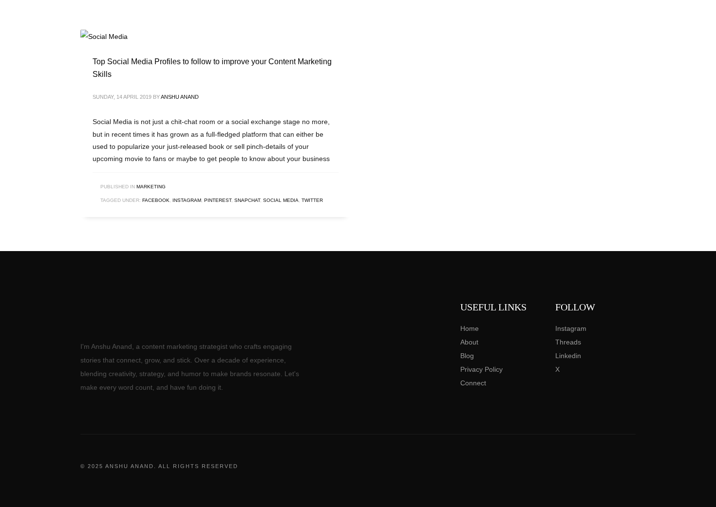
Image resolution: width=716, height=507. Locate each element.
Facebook (156, 200)
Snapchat (247, 200)
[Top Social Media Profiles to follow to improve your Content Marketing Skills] (104, 36)
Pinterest (217, 200)
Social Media (281, 200)
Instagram (186, 200)
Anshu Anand (180, 97)
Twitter (312, 200)
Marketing (151, 186)
